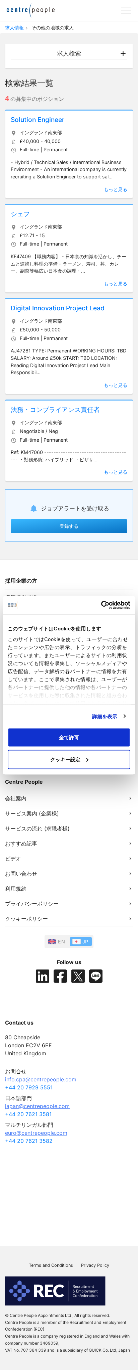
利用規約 (15, 888)
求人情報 (14, 27)
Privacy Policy (95, 1265)
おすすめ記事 (21, 843)
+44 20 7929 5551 (29, 1087)
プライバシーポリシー (32, 903)
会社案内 (15, 798)
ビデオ (13, 858)
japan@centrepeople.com (37, 1106)
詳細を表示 (105, 716)
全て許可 (69, 737)
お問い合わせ (21, 873)
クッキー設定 (65, 759)
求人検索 (69, 53)
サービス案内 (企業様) (32, 813)
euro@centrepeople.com (36, 1132)
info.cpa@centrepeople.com (40, 1079)
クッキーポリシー (26, 918)
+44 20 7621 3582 (29, 1140)
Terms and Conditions (51, 1265)
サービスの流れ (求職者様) (37, 828)
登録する (69, 526)
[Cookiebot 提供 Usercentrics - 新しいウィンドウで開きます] (101, 605)
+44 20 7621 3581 (28, 1114)
